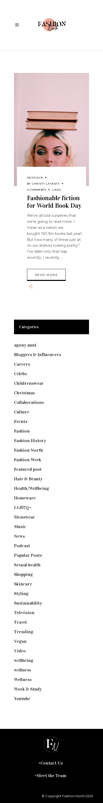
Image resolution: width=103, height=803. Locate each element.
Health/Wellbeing (31, 488)
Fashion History (30, 440)
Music (20, 526)
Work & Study (28, 689)
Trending (23, 632)
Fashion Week (27, 459)
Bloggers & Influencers (37, 354)
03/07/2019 (35, 177)
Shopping (23, 574)
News (19, 536)
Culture (21, 412)
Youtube (22, 698)
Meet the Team (51, 775)
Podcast (22, 545)
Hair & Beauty (28, 479)
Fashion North (28, 450)
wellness (22, 670)
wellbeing (23, 660)
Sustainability (28, 603)
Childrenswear (29, 383)
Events (20, 421)
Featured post (28, 469)
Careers (22, 364)
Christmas (24, 393)
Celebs (20, 373)
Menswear (24, 517)
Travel (20, 622)
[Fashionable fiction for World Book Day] (51, 129)
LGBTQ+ (23, 507)
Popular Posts (28, 555)
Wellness (23, 679)
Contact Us (51, 763)
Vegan (20, 641)
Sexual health (27, 565)
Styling (21, 593)
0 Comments (36, 189)
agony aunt (25, 345)
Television (24, 612)
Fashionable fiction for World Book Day (54, 201)
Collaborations (29, 402)
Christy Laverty (46, 183)
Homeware (25, 498)
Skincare (23, 584)
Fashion (22, 431)
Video (20, 651)
